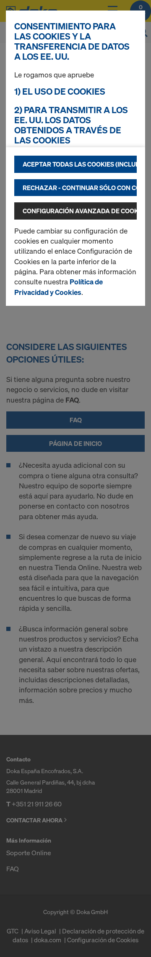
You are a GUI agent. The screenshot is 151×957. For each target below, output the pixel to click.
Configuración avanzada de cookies (80, 211)
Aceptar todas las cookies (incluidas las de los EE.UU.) (80, 164)
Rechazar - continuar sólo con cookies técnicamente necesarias (80, 187)
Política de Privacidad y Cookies (58, 287)
